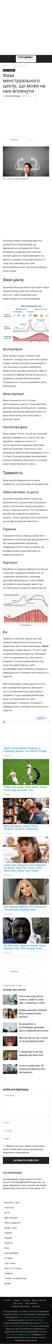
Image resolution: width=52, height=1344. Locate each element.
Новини (8, 1232)
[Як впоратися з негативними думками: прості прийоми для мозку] (10, 1027)
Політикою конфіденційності (19, 1334)
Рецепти (8, 1243)
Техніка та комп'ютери (15, 1278)
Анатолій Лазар (13, 96)
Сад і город (9, 1263)
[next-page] (28, 1079)
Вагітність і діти (12, 1202)
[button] (5, 59)
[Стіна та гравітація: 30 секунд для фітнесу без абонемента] (10, 1069)
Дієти (7, 1212)
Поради (8, 1237)
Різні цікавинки (11, 1253)
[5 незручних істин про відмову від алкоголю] (10, 1055)
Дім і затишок (11, 1217)
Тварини (8, 1273)
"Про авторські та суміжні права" (32, 1317)
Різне (6, 1248)
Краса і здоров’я (39, 1300)
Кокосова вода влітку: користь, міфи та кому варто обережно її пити (32, 999)
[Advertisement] (26, 27)
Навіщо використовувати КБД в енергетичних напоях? (33, 1013)
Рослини (8, 1258)
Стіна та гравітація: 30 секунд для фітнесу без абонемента (32, 1069)
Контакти (36, 1306)
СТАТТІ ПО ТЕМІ (12, 985)
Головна (7, 1300)
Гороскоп (9, 1207)
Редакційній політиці (32, 1320)
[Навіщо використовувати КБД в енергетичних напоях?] (10, 1013)
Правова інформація (21, 1306)
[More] (36, 140)
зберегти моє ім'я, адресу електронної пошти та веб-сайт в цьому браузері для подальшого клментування (23, 1149)
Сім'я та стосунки (12, 1268)
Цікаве (7, 1283)
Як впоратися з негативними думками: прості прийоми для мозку (33, 1027)
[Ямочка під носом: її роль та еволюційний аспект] (10, 1041)
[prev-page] (23, 1079)
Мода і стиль (10, 1227)
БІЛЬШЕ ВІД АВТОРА (14, 990)
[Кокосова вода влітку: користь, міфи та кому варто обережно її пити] (10, 1000)
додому (6, 65)
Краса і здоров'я (20, 65)
